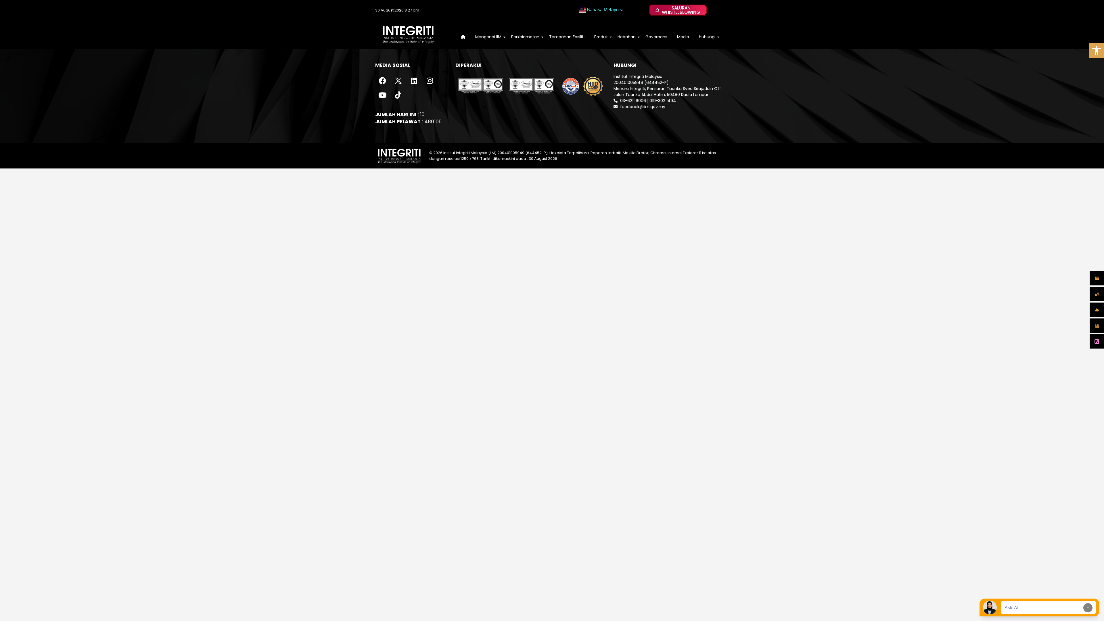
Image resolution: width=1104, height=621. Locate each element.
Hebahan (627, 37)
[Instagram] (430, 81)
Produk (601, 37)
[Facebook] (382, 81)
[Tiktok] (398, 95)
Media (683, 37)
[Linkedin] (414, 81)
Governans (656, 37)
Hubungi (707, 37)
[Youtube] (382, 95)
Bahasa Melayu (602, 9)
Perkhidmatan (525, 37)
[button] (1096, 50)
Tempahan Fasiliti (566, 37)
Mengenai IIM (488, 37)
